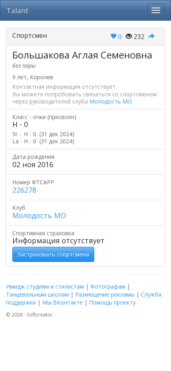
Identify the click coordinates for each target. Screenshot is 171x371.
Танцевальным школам (37, 294)
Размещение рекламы (104, 294)
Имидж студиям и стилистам (45, 286)
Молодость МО (110, 101)
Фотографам (107, 286)
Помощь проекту (112, 302)
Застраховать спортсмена (53, 254)
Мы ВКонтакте (62, 302)
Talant (17, 10)
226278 (24, 190)
